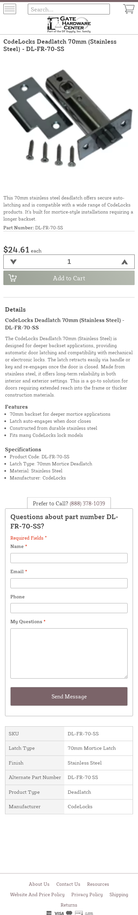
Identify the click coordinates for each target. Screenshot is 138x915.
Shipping (119, 894)
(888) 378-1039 (86, 503)
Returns (69, 905)
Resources (98, 884)
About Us (39, 884)
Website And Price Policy (37, 894)
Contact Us (68, 884)
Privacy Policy (87, 894)
